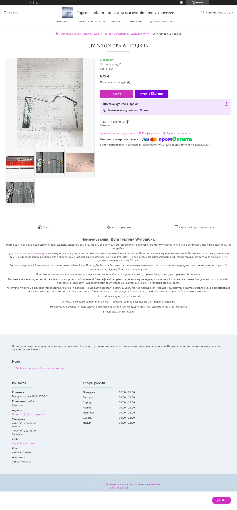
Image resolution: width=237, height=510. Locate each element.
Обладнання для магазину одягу (80, 33)
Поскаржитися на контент (119, 484)
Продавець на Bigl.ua (118, 481)
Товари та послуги (88, 21)
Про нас (116, 21)
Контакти (136, 21)
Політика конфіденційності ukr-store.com (39, 368)
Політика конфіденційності (149, 484)
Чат (224, 500)
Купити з (145, 93)
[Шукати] (5, 12)
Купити (117, 93)
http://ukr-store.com (23, 443)
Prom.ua (136, 478)
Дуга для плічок (140, 33)
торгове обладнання (29, 253)
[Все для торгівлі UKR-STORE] (67, 12)
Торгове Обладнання (116, 33)
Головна (62, 21)
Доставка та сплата (162, 21)
